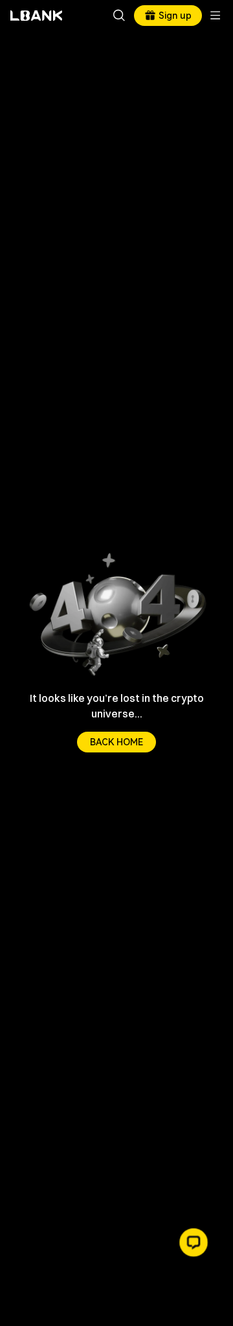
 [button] (119, 15)
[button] (193, 1242)
